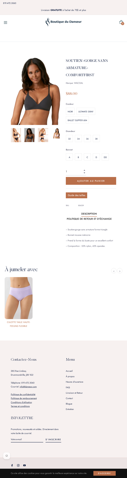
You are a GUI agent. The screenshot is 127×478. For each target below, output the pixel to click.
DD (105, 157)
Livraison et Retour (74, 392)
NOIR (70, 111)
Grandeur (70, 131)
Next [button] (59, 135)
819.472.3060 (9, 3)
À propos (70, 376)
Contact (69, 398)
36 (87, 138)
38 (96, 138)
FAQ (68, 387)
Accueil (69, 370)
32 (69, 138)
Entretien (70, 409)
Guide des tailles (76, 195)
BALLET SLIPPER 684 (77, 120)
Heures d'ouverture (74, 381)
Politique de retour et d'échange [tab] (89, 219)
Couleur (70, 104)
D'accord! (104, 473)
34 (78, 138)
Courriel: (24, 386)
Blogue (69, 403)
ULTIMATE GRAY (85, 111)
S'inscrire (53, 439)
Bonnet (69, 149)
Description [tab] (89, 214)
